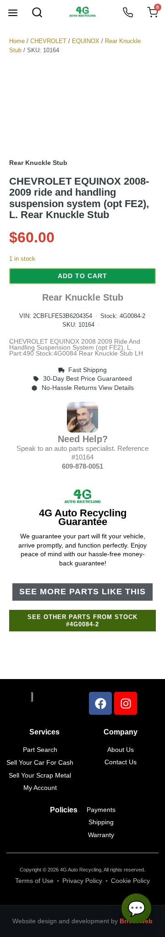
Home (17, 41)
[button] (13, 14)
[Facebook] (100, 703)
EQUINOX (85, 41)
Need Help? (83, 439)
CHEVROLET (48, 41)
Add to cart (82, 275)
